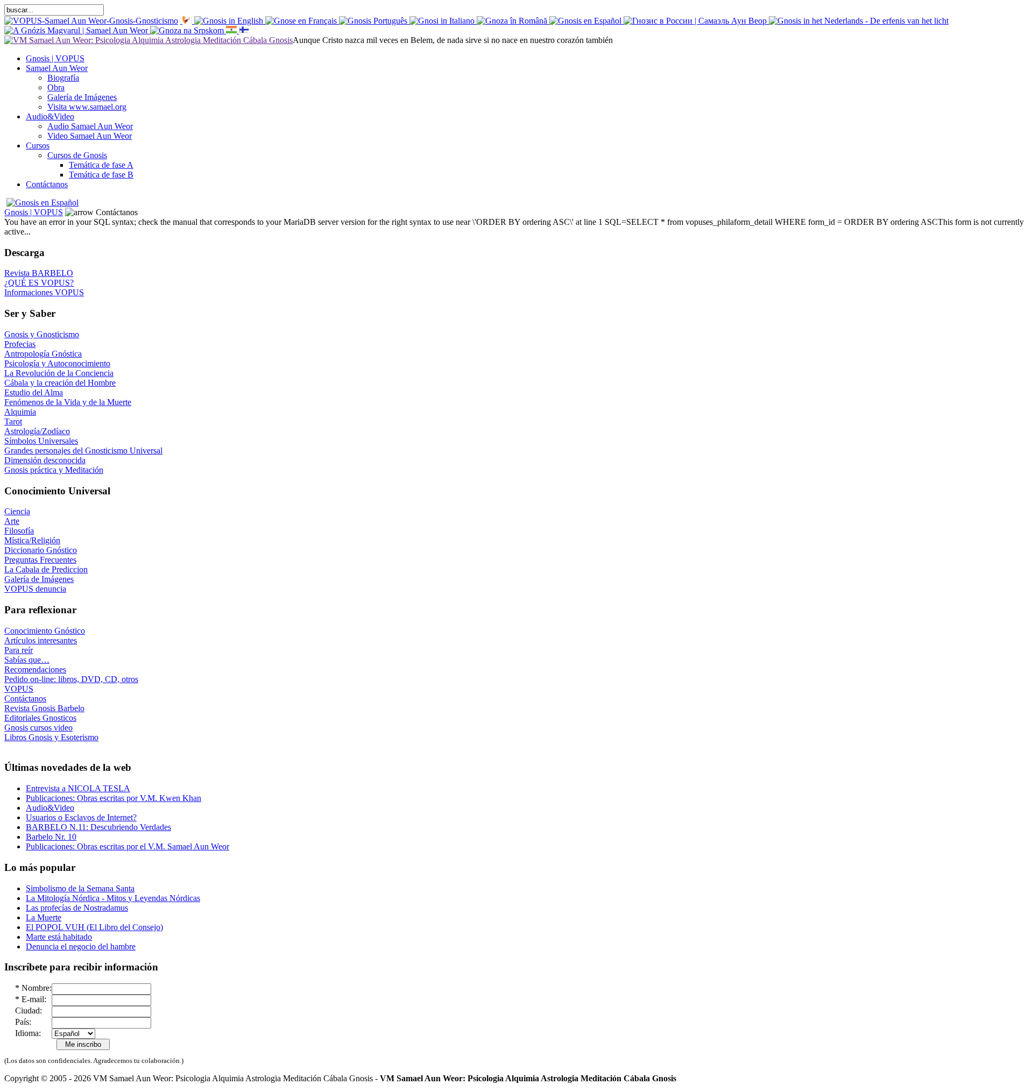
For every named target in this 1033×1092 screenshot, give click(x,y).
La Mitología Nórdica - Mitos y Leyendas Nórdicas (113, 898)
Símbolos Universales (41, 440)
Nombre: (37, 987)
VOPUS (18, 688)
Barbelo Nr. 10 (51, 836)
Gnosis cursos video (38, 727)
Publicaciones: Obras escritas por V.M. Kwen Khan (113, 798)
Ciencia (17, 511)
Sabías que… (26, 659)
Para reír (18, 650)
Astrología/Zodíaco (37, 431)
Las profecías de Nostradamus (77, 907)
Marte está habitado (59, 936)
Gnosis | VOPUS (33, 212)
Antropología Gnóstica (43, 353)
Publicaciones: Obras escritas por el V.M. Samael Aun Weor (127, 846)
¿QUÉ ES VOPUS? (39, 282)
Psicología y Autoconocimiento (57, 363)
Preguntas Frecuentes (40, 559)
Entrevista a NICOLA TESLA (78, 788)
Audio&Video (50, 807)
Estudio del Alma (33, 392)
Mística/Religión (32, 540)
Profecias (20, 344)
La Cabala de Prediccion (46, 569)
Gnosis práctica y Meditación (53, 469)
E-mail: (34, 999)
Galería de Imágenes (39, 579)
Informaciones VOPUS (44, 292)
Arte (11, 521)
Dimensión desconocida (45, 460)
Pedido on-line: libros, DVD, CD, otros (71, 679)
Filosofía (19, 530)
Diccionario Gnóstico (40, 550)
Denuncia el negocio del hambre (81, 946)
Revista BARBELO (38, 273)
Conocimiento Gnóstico (44, 630)
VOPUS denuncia (35, 588)
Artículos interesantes (40, 640)
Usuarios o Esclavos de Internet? (81, 817)
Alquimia (20, 411)
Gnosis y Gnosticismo (41, 334)
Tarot (13, 421)
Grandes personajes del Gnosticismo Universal (83, 450)
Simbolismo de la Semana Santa (80, 888)
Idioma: (28, 1033)
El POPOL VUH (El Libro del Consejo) (94, 927)
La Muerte (43, 917)
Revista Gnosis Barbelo (44, 708)
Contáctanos (25, 698)
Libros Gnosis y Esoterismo (51, 737)
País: (23, 1021)
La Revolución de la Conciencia (59, 373)
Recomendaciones (35, 669)
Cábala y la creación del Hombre (60, 382)
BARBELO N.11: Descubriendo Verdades (98, 827)
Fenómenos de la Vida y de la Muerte (67, 402)
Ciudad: (28, 1010)
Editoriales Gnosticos (40, 717)
